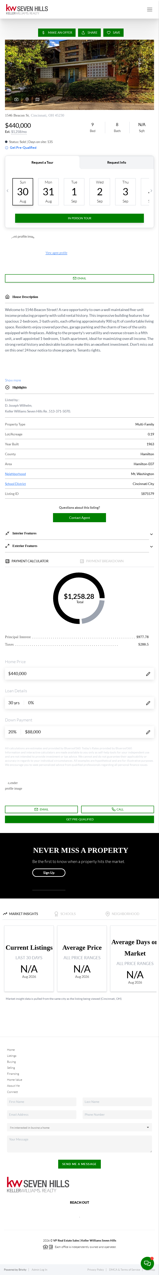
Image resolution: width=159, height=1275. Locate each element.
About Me (13, 1085)
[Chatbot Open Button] (147, 1263)
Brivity (22, 1269)
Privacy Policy (95, 1269)
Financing (13, 1073)
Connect (12, 1092)
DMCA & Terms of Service (124, 1269)
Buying (11, 1061)
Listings (11, 1055)
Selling (11, 1067)
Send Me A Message (79, 1164)
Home (11, 1049)
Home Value (14, 1079)
